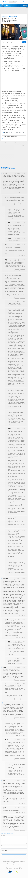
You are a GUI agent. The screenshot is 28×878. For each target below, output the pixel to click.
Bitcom (7, 142)
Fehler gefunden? (7, 138)
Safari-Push (20, 868)
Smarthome (12, 142)
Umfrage (21, 142)
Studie (17, 142)
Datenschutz (16, 868)
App (23, 2)
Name (2, 845)
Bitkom (15, 46)
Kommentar (3, 835)
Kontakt (26, 2)
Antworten (23, 192)
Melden (17, 192)
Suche (20, 2)
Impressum (10, 868)
